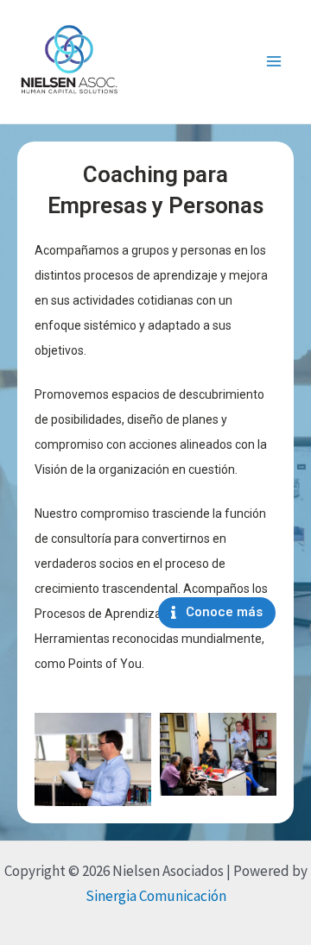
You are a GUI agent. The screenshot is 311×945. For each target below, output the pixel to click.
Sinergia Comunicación (156, 895)
